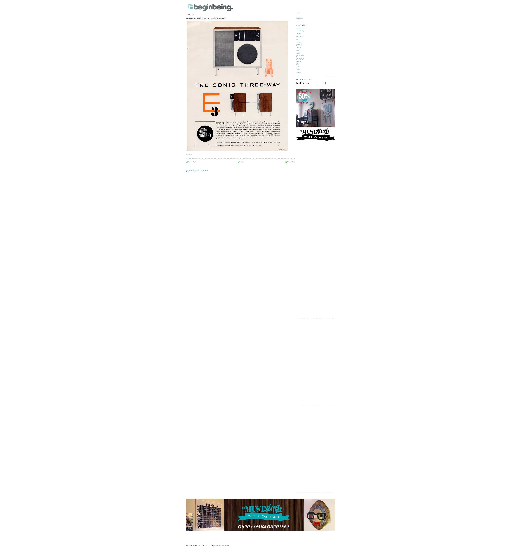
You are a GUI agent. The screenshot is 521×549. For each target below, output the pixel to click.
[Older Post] (290, 162)
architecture (300, 36)
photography (300, 59)
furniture (299, 45)
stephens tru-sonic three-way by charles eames (206, 18)
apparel (298, 33)
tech (297, 67)
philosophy (300, 56)
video (298, 70)
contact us (299, 18)
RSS (297, 13)
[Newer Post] (191, 162)
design (298, 42)
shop (298, 64)
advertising (300, 31)
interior (298, 47)
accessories (300, 28)
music (298, 50)
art (297, 39)
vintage (298, 72)
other (298, 53)
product (298, 61)
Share (188, 154)
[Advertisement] (307, 187)
